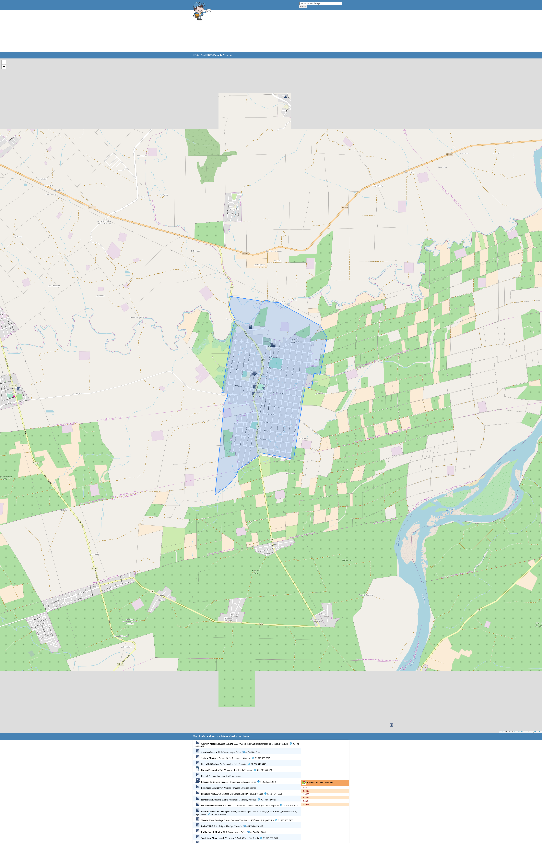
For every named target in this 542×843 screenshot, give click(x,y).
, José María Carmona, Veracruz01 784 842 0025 (238, 800)
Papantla (217, 55)
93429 (306, 791)
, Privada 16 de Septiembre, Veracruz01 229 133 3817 (235, 758)
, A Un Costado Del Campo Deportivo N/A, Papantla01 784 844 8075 (241, 794)
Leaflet (502, 732)
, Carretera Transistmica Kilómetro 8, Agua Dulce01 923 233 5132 (247, 820)
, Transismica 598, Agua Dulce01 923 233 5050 (238, 782)
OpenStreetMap (519, 732)
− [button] (4, 66)
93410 (306, 787)
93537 (306, 804)
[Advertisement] (263, 31)
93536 (306, 801)
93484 (306, 797)
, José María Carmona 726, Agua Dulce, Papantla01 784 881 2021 (249, 805)
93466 (306, 794)
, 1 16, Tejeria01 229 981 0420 (239, 838)
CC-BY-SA (537, 732)
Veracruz (227, 55)
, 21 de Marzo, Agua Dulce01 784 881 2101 (231, 752)
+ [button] (4, 62)
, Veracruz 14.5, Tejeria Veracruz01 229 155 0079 (236, 770)
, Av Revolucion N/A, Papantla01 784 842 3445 (233, 764)
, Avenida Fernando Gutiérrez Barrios (221, 776)
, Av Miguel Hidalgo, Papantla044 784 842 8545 (232, 826)
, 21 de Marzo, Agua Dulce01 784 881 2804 (233, 832)
